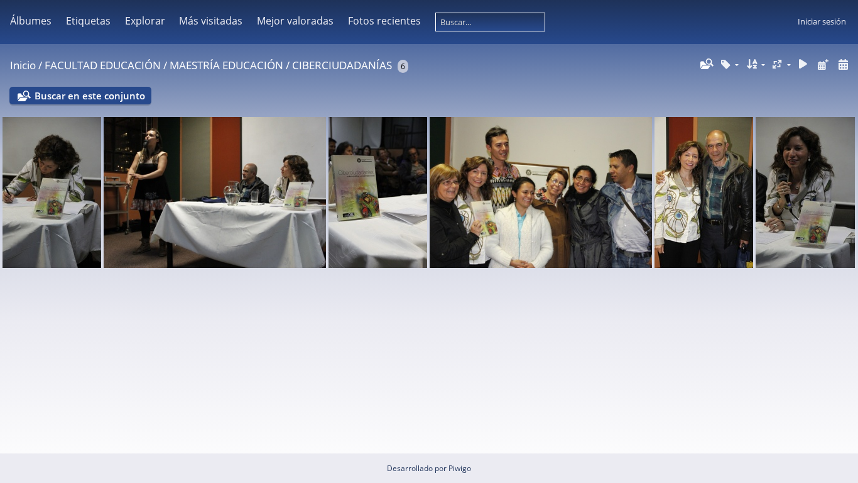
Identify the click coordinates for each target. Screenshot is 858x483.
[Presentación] (803, 64)
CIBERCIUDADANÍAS (342, 65)
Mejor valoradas (295, 21)
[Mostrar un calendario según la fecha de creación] (842, 64)
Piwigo (459, 468)
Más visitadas (210, 21)
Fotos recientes (384, 21)
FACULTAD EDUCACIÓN (103, 65)
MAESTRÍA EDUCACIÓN (226, 65)
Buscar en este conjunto (90, 95)
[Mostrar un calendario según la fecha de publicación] (822, 64)
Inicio (23, 65)
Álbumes (31, 21)
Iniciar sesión (822, 21)
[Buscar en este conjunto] (706, 64)
